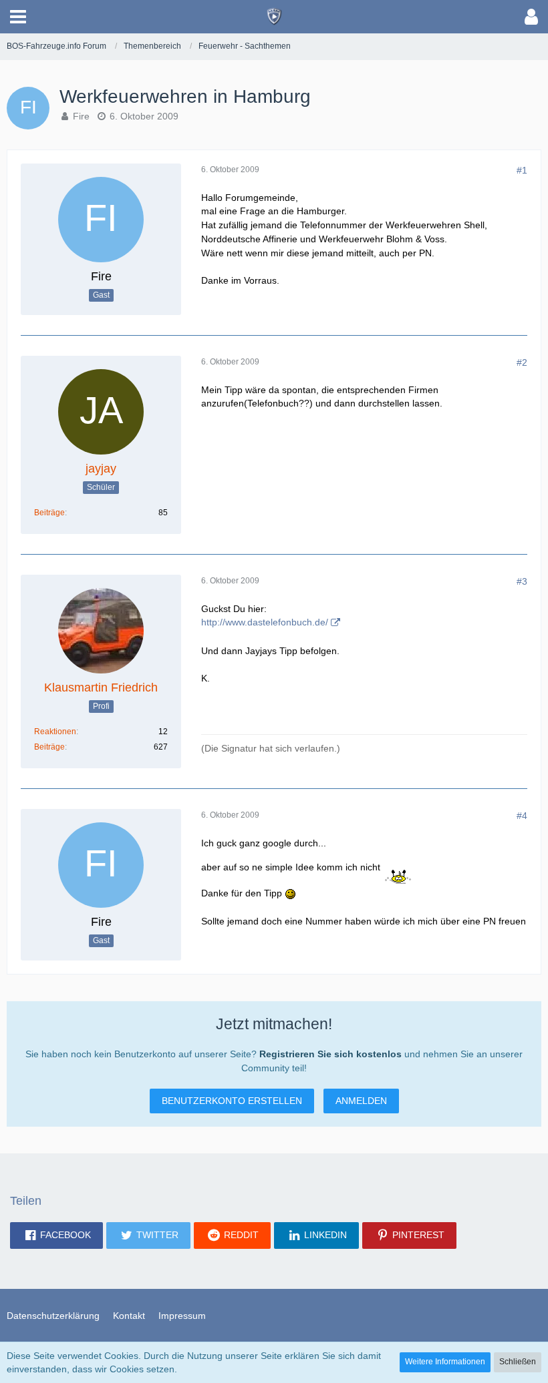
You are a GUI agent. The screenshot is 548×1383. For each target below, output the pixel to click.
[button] (18, 16)
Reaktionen (55, 731)
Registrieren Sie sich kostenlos (330, 1054)
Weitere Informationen (445, 1361)
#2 (522, 362)
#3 (522, 581)
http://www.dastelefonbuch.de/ (264, 622)
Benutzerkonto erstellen (232, 1100)
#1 (522, 170)
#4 (522, 815)
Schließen (517, 1361)
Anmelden (361, 1100)
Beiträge (49, 512)
